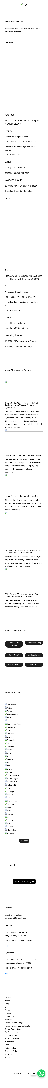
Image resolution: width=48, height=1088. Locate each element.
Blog (7, 1007)
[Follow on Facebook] (12, 1061)
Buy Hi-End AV (14, 655)
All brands (24, 841)
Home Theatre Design (14, 1023)
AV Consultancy (34, 655)
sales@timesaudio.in (15, 167)
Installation (34, 664)
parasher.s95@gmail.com (17, 173)
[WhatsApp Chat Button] (41, 1073)
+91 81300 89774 (12, 142)
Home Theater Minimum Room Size (22, 496)
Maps (7, 945)
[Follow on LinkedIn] (23, 1061)
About (7, 1010)
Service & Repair (14, 664)
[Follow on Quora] (33, 1061)
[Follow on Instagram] (7, 1061)
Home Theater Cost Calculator (18, 1026)
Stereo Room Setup (34, 643)
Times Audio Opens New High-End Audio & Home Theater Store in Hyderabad (21, 405)
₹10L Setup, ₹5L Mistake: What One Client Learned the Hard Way (22, 595)
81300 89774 (26, 940)
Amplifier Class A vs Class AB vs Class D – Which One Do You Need (23, 551)
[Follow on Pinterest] (28, 1061)
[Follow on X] (17, 1061)
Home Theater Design (14, 644)
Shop (7, 1004)
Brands (8, 1013)
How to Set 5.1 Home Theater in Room (23, 455)
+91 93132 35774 (28, 142)
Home (7, 1000)
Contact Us (9, 1016)
